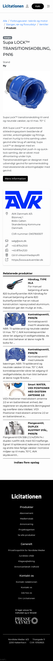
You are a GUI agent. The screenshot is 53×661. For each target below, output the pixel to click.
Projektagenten (27, 529)
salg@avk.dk (19, 241)
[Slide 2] (29, 105)
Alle (5, 21)
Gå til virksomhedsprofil (25, 255)
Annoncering (26, 524)
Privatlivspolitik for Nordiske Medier (26, 550)
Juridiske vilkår (26, 555)
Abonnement (26, 513)
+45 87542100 (20, 245)
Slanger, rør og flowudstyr (21, 24)
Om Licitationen (26, 598)
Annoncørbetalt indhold (26, 566)
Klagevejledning (26, 561)
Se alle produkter (26, 535)
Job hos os (26, 593)
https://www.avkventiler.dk (27, 260)
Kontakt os (26, 587)
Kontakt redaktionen (26, 582)
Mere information (15, 178)
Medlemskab (26, 518)
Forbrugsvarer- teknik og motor (29, 21)
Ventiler (43, 24)
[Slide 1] (24, 105)
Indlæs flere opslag (26, 462)
